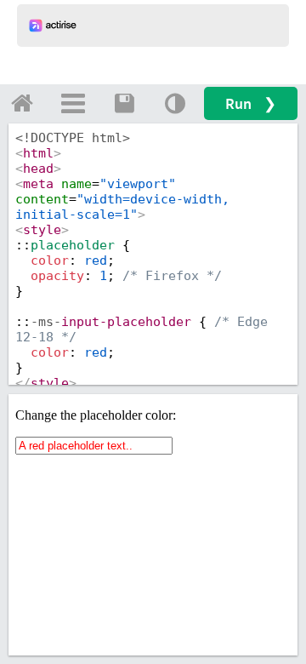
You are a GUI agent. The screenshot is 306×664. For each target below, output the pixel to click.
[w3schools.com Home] (22, 103)
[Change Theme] (175, 103)
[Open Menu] (73, 103)
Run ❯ (250, 103)
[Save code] (124, 103)
